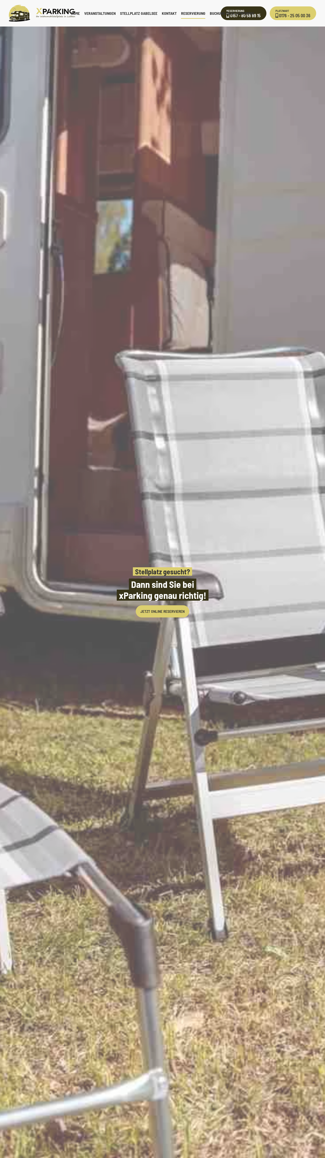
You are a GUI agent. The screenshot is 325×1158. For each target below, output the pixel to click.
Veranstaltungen (100, 13)
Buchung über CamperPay (232, 13)
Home (75, 13)
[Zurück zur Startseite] (42, 13)
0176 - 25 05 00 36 (293, 13)
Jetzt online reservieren (162, 611)
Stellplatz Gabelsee (138, 13)
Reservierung (193, 13)
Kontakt (169, 13)
